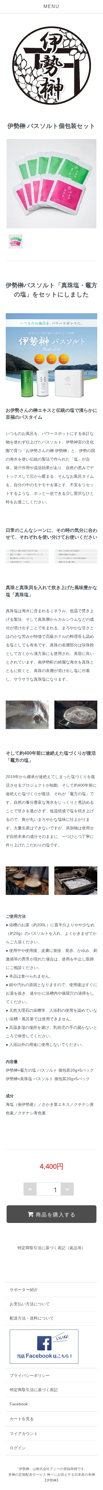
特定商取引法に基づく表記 (34, 1389)
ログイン (18, 1448)
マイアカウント (24, 1433)
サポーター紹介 (24, 1289)
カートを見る (22, 1418)
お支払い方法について (30, 1304)
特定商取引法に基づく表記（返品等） (51, 1247)
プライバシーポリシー (30, 1375)
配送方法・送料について (32, 1318)
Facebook (19, 1404)
